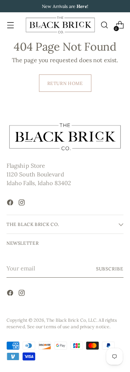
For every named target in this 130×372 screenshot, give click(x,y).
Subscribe (110, 268)
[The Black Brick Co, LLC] (60, 25)
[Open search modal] (104, 25)
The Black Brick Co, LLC (71, 320)
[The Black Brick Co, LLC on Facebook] (10, 203)
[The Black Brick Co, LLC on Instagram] (22, 203)
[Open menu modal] (10, 25)
